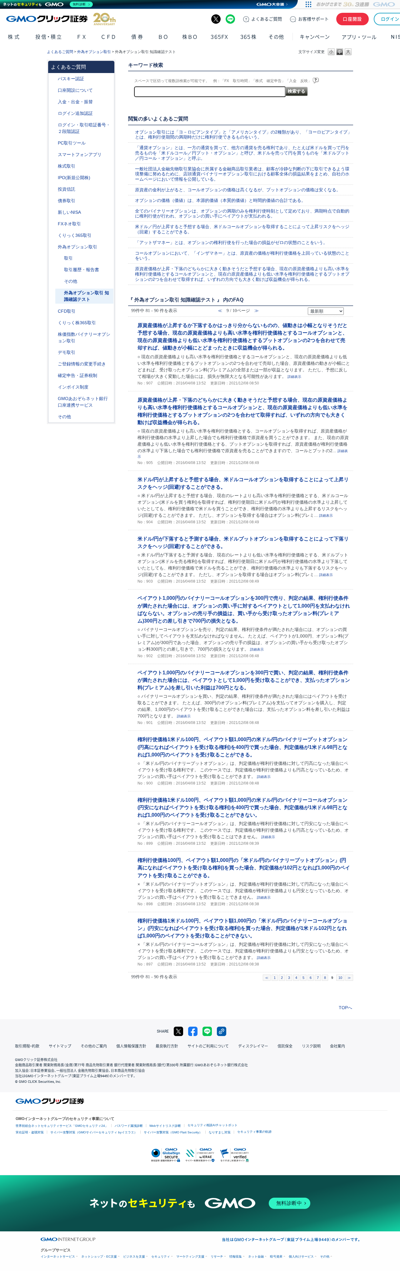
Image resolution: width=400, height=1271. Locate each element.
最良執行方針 (167, 1046)
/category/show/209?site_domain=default (53, 352)
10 (340, 978)
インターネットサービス (58, 1256)
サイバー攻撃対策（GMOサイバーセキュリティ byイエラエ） (93, 1132)
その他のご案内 (94, 1046)
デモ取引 (66, 352)
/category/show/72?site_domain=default (53, 166)
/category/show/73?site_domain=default (53, 177)
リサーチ (217, 1256)
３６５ (248, 37)
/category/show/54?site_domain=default (53, 125)
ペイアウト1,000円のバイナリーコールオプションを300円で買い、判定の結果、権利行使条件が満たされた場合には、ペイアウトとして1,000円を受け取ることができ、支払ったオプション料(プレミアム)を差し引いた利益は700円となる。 (244, 680)
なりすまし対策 (220, 1132)
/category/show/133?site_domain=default (53, 334)
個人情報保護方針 (131, 1046)
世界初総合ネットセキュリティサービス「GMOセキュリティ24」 (62, 1125)
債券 (137, 37)
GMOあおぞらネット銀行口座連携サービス (83, 402)
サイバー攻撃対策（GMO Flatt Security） (173, 1132)
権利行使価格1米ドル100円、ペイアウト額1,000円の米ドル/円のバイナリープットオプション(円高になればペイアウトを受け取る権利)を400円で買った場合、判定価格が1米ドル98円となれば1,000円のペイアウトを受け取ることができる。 (243, 746)
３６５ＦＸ (219, 37)
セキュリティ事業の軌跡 (254, 1131)
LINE (230, 19)
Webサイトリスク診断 (165, 1125)
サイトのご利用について (208, 1046)
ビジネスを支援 (134, 1256)
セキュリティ (160, 1256)
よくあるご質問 (60, 52)
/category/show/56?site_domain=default (53, 364)
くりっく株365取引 (77, 322)
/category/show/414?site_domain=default (53, 79)
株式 (14, 37)
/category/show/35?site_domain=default (53, 235)
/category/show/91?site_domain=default (53, 90)
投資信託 (66, 189)
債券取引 (66, 200)
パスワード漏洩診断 (129, 1125)
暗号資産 (276, 1256)
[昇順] (348, 309)
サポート (313, 19)
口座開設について (75, 90)
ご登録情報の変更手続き (82, 363)
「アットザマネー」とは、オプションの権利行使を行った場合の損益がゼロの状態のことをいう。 (231, 242)
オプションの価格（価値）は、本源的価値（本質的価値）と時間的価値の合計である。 (220, 200)
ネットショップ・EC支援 (99, 1256)
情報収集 (235, 1256)
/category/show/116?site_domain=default (53, 189)
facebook (193, 1031)
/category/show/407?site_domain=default (53, 323)
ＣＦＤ (108, 37)
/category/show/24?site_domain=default (53, 224)
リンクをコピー (221, 1031)
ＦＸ (81, 37)
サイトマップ (60, 1046)
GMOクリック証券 (61, 19)
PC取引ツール (72, 142)
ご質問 (266, 19)
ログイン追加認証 (75, 113)
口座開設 (352, 19)
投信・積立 (48, 37)
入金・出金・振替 (75, 101)
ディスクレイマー (253, 1046)
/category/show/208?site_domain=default (53, 154)
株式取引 (66, 166)
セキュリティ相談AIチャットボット (213, 1125)
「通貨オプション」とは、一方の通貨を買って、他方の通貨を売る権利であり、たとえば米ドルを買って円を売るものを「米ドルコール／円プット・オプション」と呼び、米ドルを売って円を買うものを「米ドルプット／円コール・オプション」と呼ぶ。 (242, 153)
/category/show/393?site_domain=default (53, 212)
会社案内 (337, 1046)
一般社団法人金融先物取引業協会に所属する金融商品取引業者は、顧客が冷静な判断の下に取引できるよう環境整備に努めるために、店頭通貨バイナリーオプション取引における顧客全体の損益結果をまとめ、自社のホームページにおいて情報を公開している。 (242, 174)
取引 (68, 258)
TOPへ (345, 1007)
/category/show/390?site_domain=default (53, 387)
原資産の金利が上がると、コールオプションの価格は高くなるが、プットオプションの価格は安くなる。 (238, 189)
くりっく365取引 (75, 235)
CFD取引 (67, 311)
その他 (70, 281)
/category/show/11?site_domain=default (53, 311)
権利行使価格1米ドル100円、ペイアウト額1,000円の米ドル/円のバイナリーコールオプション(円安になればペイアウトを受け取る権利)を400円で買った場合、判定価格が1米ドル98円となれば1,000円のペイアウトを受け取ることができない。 (243, 807)
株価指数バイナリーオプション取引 (84, 337)
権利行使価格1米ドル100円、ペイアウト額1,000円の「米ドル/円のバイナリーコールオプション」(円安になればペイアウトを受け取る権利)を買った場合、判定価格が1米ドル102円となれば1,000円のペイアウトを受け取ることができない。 (243, 928)
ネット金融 (256, 1256)
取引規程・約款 (27, 1046)
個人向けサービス (301, 1256)
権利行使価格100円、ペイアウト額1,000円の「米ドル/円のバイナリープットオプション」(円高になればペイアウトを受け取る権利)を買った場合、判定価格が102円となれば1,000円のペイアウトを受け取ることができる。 (244, 867)
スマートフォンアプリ (80, 154)
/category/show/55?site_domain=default (53, 102)
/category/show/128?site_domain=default (53, 398)
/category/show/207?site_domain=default (53, 143)
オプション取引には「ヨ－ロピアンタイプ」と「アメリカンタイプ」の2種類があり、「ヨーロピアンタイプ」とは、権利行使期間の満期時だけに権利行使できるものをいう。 (243, 135)
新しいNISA (69, 212)
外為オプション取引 (94, 52)
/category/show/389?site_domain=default (53, 201)
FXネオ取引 (69, 223)
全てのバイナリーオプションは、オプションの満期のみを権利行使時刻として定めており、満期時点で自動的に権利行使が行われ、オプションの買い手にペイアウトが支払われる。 (242, 213)
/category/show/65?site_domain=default (53, 247)
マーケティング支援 (190, 1256)
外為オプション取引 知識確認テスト (86, 296)
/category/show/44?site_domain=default (53, 416)
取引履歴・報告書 (81, 269)
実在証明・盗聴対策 (30, 1132)
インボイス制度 (73, 386)
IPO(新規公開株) (74, 177)
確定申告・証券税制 (77, 375)
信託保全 (285, 1046)
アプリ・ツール (359, 37)
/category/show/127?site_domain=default (53, 375)
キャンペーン (315, 37)
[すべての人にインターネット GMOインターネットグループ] (356, 4)
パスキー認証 (71, 78)
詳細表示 (294, 377)
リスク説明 (311, 1046)
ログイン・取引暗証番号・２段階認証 (84, 128)
